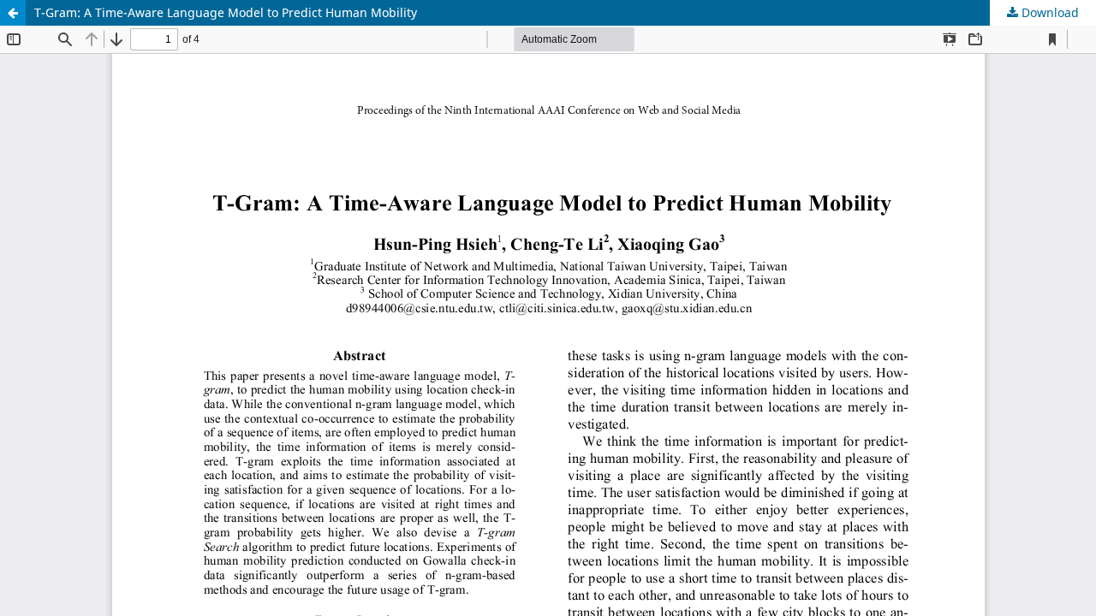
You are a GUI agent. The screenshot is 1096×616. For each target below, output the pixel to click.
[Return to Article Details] (13, 13)
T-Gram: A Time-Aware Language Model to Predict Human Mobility (225, 12)
